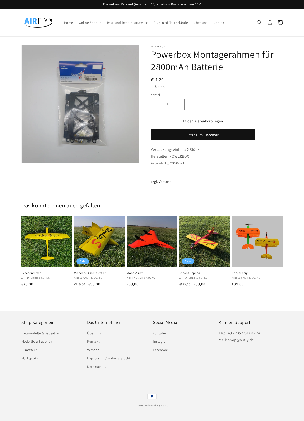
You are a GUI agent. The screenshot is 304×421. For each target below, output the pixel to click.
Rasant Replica (189, 273)
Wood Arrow (135, 273)
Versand (93, 350)
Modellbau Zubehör (36, 341)
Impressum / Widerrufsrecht (109, 358)
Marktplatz (29, 358)
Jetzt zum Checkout (203, 135)
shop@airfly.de (241, 339)
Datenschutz (97, 366)
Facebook (160, 350)
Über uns (94, 333)
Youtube (159, 333)
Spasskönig (240, 273)
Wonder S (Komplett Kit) (91, 273)
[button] (90, 23)
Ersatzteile (29, 350)
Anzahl (155, 95)
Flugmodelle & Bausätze (40, 333)
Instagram (161, 341)
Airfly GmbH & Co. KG (156, 405)
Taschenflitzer (31, 273)
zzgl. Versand (161, 181)
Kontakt (93, 341)
